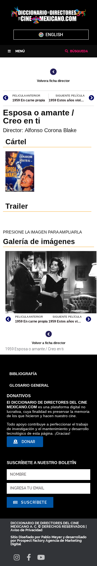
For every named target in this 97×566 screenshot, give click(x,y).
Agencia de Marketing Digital (46, 542)
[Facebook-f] (29, 557)
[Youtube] (41, 557)
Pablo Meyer (51, 537)
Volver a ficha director (48, 343)
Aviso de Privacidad (26, 530)
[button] (16, 51)
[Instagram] (17, 557)
